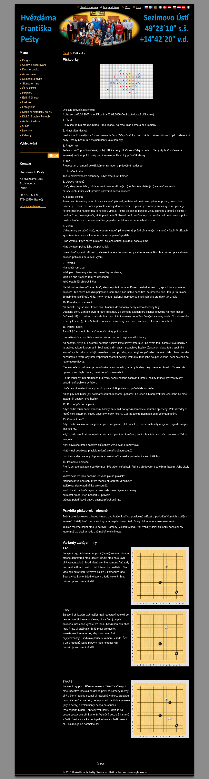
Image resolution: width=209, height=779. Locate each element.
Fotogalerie (28, 106)
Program (27, 60)
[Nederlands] (179, 7)
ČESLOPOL (29, 88)
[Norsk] (165, 7)
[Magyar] (169, 7)
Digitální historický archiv (37, 111)
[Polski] (174, 7)
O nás (25, 125)
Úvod (66, 53)
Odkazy (26, 135)
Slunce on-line (30, 83)
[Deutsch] (155, 7)
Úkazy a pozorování (34, 64)
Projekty (27, 92)
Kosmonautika (30, 69)
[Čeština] (146, 7)
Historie (26, 102)
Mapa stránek (111, 7)
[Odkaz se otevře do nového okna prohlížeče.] (126, 99)
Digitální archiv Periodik (36, 116)
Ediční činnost (30, 97)
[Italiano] (188, 7)
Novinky (27, 130)
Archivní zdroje (31, 121)
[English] (150, 7)
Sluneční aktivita (32, 78)
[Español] (183, 7)
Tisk (138, 7)
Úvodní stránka (89, 7)
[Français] (160, 7)
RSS (127, 7)
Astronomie (29, 74)
